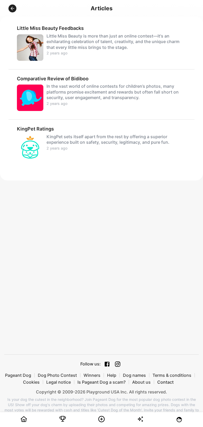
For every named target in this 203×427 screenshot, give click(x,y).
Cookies (31, 382)
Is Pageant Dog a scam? (101, 382)
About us (141, 382)
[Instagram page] (117, 364)
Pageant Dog (18, 375)
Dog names (134, 375)
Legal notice (58, 382)
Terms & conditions (172, 375)
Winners (92, 375)
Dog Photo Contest (57, 375)
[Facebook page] (107, 364)
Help (111, 375)
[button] (12, 8)
